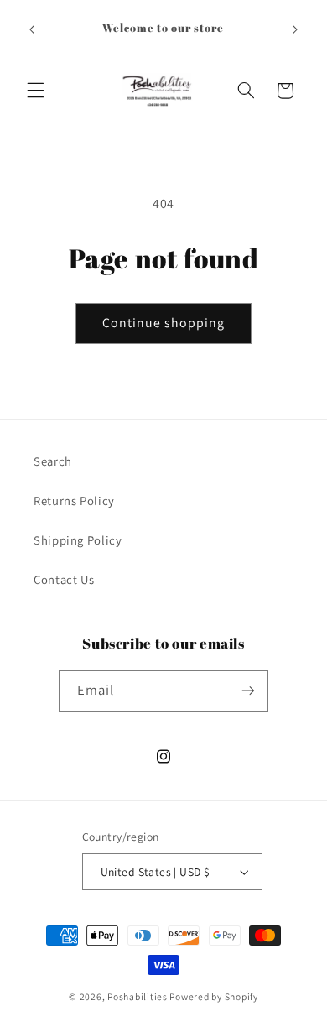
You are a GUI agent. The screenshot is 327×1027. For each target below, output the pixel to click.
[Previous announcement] (31, 29)
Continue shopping (164, 322)
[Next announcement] (295, 29)
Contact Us (64, 579)
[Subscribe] (248, 691)
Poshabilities (137, 996)
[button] (35, 90)
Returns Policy (74, 500)
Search (53, 461)
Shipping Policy (78, 540)
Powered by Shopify (213, 996)
